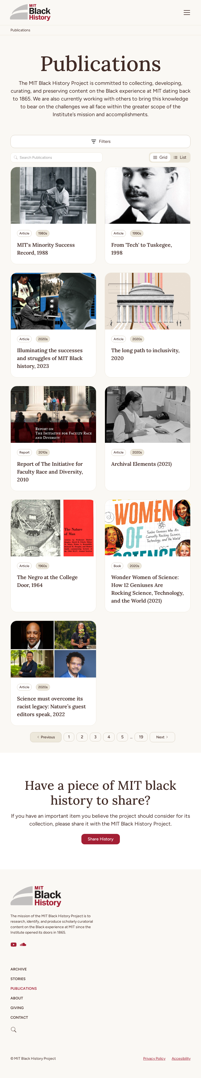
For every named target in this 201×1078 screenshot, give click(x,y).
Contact (19, 1017)
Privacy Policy (154, 1058)
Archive (18, 969)
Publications (23, 988)
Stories (18, 979)
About (16, 998)
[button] (186, 12)
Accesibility (181, 1058)
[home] (30, 12)
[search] (13, 1027)
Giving (17, 1008)
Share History (101, 839)
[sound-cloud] (23, 944)
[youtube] (13, 944)
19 (141, 736)
